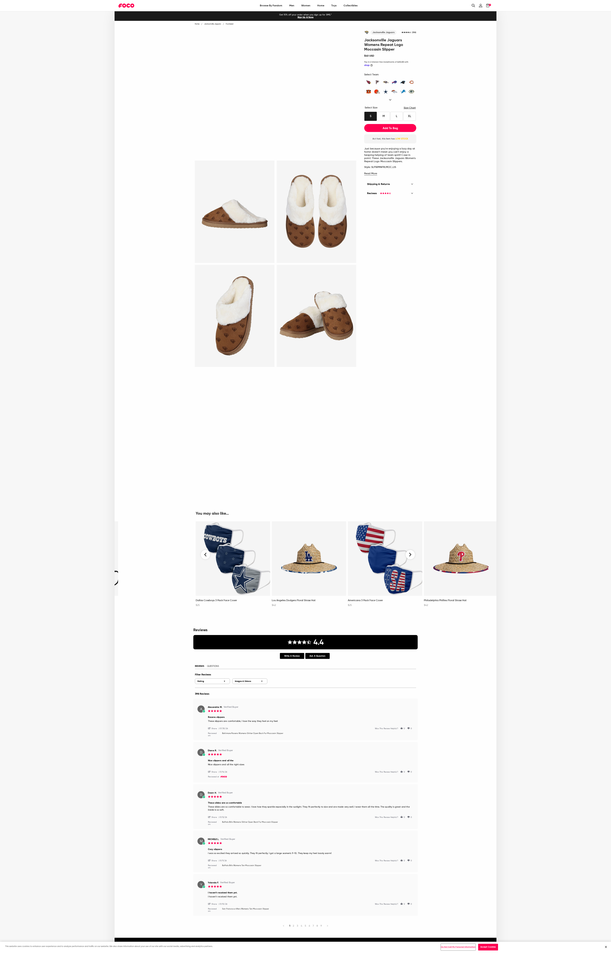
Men (291, 5)
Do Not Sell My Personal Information (458, 947)
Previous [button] (205, 555)
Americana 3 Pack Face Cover (365, 600)
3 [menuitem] (297, 925)
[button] (213, 728)
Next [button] (410, 555)
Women (305, 5)
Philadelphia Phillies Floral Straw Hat (445, 600)
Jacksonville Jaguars (383, 32)
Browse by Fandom (271, 5)
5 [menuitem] (305, 925)
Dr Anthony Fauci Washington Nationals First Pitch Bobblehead (149, 602)
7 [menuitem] (313, 925)
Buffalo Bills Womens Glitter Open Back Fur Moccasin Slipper (250, 822)
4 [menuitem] (301, 925)
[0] (486, 5)
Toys (334, 5)
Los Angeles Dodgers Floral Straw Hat (294, 600)
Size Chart (410, 108)
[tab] (292, 656)
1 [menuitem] (289, 925)
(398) (414, 33)
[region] (305, 947)
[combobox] (212, 681)
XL (409, 116)
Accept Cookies (488, 947)
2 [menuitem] (293, 925)
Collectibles (351, 5)
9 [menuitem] (321, 925)
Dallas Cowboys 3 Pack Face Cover (216, 600)
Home (320, 5)
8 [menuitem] (317, 925)
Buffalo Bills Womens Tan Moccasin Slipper (241, 866)
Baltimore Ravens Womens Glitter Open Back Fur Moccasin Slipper (252, 733)
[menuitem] (271, 5)
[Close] (605, 946)
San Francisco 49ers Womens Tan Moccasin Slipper (245, 909)
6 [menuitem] (309, 925)
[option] (305, 16)
